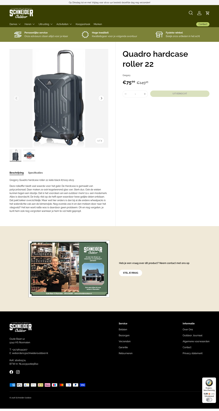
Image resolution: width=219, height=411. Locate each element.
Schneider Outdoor (23, 398)
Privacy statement (192, 353)
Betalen (123, 329)
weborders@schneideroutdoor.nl (30, 353)
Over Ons (188, 329)
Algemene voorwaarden (196, 341)
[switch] (209, 399)
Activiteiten (62, 24)
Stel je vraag (130, 273)
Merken (98, 24)
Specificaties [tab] (35, 172)
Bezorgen (124, 335)
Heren (28, 24)
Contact (187, 347)
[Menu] (214, 379)
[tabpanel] (59, 195)
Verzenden (125, 341)
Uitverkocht (180, 93)
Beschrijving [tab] (17, 172)
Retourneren (125, 353)
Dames (13, 24)
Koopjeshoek (83, 24)
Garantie (123, 347)
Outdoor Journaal (192, 335)
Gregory (127, 75)
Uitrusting (44, 24)
